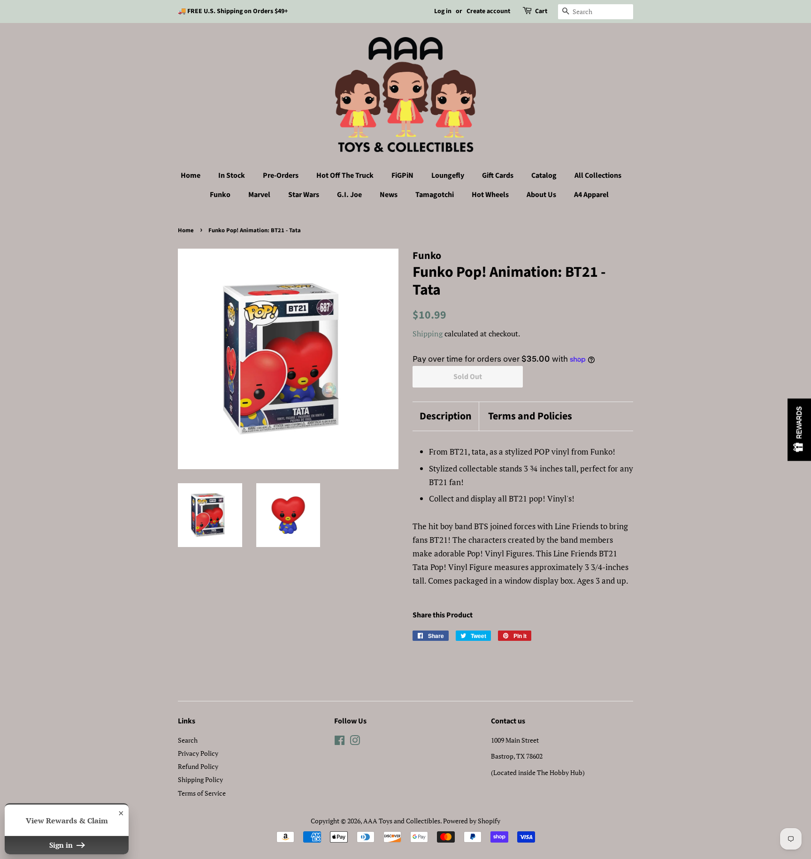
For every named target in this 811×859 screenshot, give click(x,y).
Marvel (259, 195)
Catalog (544, 175)
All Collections (597, 175)
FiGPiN (402, 175)
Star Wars (303, 195)
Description (446, 416)
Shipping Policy (200, 779)
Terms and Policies (530, 416)
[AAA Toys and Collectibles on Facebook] (339, 741)
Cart (541, 11)
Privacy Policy (198, 753)
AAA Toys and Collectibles (401, 820)
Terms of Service (202, 793)
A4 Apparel (591, 195)
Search (188, 740)
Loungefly (447, 175)
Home (190, 175)
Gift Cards (497, 175)
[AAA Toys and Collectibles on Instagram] (355, 741)
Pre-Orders (280, 175)
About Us (541, 195)
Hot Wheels (490, 195)
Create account (488, 11)
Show (799, 429)
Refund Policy (198, 766)
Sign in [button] (62, 845)
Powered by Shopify (471, 820)
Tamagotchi (434, 195)
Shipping (428, 333)
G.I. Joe (349, 195)
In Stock (231, 175)
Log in (442, 11)
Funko (220, 195)
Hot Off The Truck (345, 175)
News (389, 195)
